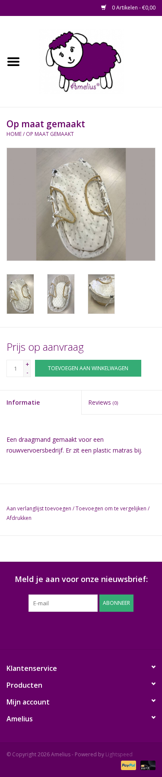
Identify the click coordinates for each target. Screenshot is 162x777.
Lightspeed (119, 754)
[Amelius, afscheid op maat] (94, 61)
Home (14, 134)
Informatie (23, 402)
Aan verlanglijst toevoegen (38, 508)
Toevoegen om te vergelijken (112, 508)
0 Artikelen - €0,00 (133, 7)
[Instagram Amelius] (128, 629)
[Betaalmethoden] (127, 765)
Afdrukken (19, 518)
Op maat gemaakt (50, 134)
